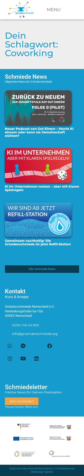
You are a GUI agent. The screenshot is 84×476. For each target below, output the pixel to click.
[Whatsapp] (10, 346)
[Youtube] (23, 358)
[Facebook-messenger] (23, 346)
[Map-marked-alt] (36, 346)
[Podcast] (50, 358)
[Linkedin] (36, 358)
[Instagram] (10, 358)
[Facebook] (50, 346)
